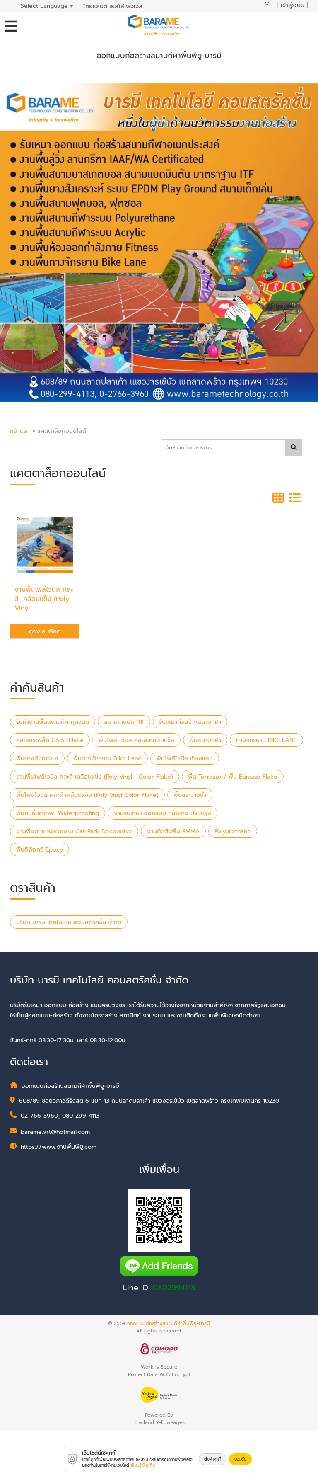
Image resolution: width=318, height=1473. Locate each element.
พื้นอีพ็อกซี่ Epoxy (39, 849)
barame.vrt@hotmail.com (55, 1132)
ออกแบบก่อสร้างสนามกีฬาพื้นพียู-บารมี (168, 1323)
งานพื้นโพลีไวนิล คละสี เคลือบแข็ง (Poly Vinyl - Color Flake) (94, 776)
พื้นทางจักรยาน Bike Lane (107, 758)
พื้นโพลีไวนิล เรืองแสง (185, 758)
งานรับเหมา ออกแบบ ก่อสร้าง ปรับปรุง (162, 813)
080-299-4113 (80, 1115)
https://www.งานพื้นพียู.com (58, 1147)
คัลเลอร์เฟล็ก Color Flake (50, 740)
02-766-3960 (39, 1115)
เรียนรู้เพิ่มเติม (143, 1465)
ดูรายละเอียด (44, 631)
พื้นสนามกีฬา (205, 740)
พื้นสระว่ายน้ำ (189, 795)
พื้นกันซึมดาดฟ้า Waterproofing (57, 813)
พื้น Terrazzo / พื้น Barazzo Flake (232, 776)
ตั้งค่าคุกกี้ (212, 1459)
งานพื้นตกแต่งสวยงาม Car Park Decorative (74, 831)
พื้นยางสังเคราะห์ (37, 758)
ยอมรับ (240, 1459)
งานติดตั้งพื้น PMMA (173, 831)
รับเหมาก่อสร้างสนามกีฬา (190, 722)
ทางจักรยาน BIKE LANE (266, 740)
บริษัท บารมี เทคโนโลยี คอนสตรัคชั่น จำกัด (68, 922)
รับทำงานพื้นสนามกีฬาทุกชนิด (52, 722)
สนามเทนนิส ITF (124, 722)
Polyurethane (232, 831)
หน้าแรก (20, 431)
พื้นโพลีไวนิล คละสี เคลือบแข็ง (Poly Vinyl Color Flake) (87, 795)
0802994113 (174, 1287)
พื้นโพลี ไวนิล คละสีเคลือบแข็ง (136, 740)
